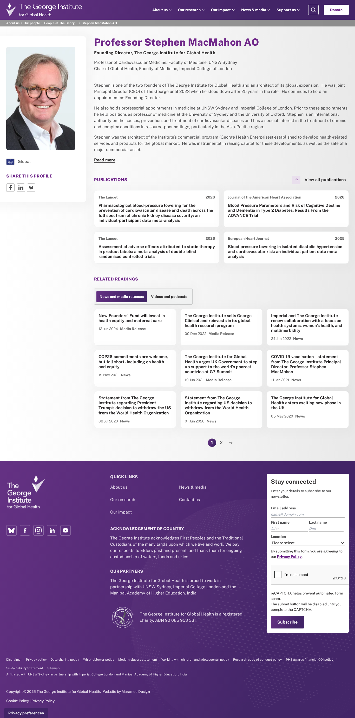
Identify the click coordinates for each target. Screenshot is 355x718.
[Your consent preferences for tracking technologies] (26, 713)
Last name (318, 522)
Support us (286, 10)
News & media (253, 10)
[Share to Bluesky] (31, 187)
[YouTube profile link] (65, 530)
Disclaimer (14, 659)
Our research (189, 10)
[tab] (121, 296)
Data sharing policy (65, 659)
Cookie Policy (17, 701)
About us (160, 10)
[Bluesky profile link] (11, 530)
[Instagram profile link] (38, 530)
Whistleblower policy (98, 659)
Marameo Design (136, 691)
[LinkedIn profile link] (52, 530)
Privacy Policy (43, 701)
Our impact (221, 10)
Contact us (189, 499)
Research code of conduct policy (257, 659)
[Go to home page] (44, 9)
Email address (283, 508)
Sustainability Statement (24, 668)
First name (280, 522)
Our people (32, 23)
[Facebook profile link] (25, 530)
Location (278, 537)
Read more (104, 160)
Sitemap (53, 668)
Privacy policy (36, 659)
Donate (336, 10)
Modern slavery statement (137, 659)
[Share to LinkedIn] (21, 187)
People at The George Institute (60, 23)
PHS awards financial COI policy (309, 659)
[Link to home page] (25, 492)
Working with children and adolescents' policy (195, 659)
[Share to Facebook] (10, 187)
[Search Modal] (313, 10)
